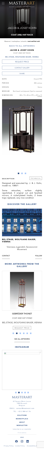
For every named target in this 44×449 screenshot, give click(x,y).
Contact (6, 256)
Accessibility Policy (33, 446)
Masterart (7, 41)
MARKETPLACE (22, 419)
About (22, 422)
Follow (38, 256)
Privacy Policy (9, 446)
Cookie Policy (20, 446)
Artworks (23, 41)
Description (8, 178)
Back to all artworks (22, 46)
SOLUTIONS (22, 415)
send (22, 437)
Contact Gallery (22, 68)
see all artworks (22, 339)
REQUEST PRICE (22, 62)
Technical (36, 178)
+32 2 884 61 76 (24, 411)
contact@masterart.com (25, 408)
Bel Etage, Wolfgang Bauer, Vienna (22, 57)
